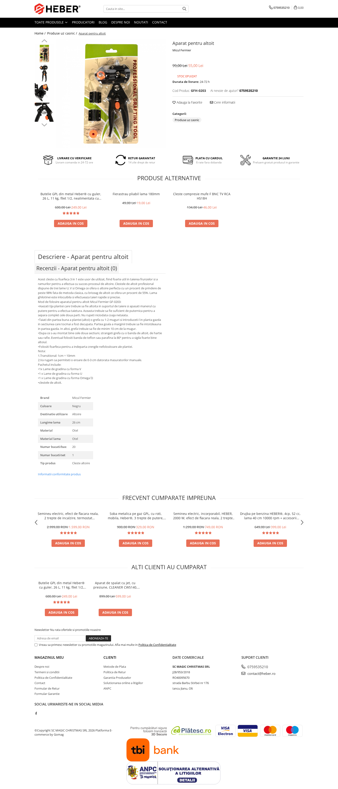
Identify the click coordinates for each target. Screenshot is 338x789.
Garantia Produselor (117, 678)
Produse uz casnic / (62, 33)
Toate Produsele (49, 22)
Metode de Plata (114, 666)
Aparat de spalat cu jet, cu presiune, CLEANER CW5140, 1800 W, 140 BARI (115, 585)
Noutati (141, 22)
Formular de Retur (47, 688)
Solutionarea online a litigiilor (123, 683)
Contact (159, 22)
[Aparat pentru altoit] (111, 93)
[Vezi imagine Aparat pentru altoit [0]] (44, 53)
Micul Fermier (181, 50)
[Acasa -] (57, 8)
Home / (40, 33)
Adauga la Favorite (189, 102)
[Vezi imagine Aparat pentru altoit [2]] (44, 92)
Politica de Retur (114, 672)
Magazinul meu (49, 657)
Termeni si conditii (46, 672)
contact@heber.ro (260, 673)
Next (44, 124)
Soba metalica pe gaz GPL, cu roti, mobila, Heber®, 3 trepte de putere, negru (135, 515)
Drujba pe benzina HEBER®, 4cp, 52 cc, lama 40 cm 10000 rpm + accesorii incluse (270, 515)
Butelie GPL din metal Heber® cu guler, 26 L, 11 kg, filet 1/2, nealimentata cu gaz (70, 196)
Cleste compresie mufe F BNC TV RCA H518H (201, 196)
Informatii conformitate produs (59, 474)
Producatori (83, 22)
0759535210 (257, 666)
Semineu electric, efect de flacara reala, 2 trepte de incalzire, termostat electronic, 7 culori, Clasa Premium (68, 515)
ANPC (107, 688)
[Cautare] (184, 9)
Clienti (109, 657)
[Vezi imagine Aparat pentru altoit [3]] (44, 112)
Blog (103, 22)
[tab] (83, 256)
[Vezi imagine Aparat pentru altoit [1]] (44, 73)
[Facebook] (35, 713)
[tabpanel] (111, 93)
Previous (44, 41)
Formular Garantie (47, 694)
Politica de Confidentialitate (157, 645)
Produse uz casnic (187, 120)
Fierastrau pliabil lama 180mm (136, 194)
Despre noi (120, 22)
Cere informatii (224, 102)
